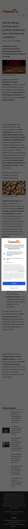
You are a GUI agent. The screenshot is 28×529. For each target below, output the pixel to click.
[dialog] (14, 264)
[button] (14, 262)
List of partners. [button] (21, 271)
